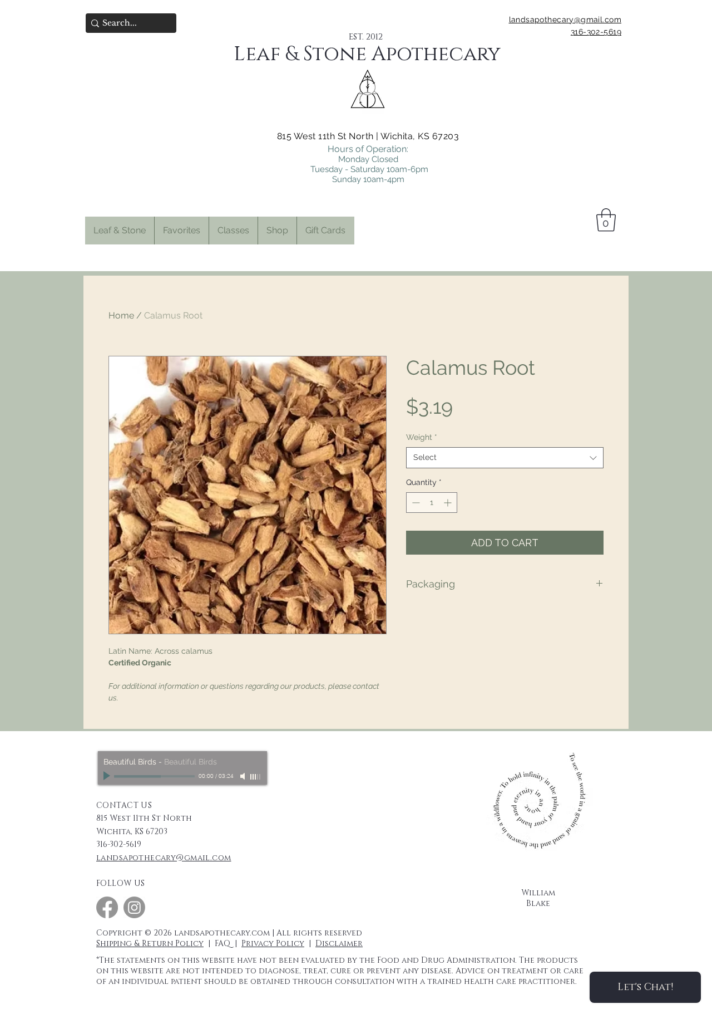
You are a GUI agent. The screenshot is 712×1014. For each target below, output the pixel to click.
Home (121, 315)
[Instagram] (134, 907)
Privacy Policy (272, 943)
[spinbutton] (432, 502)
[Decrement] (415, 502)
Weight (421, 437)
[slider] (255, 777)
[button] (181, 230)
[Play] (107, 776)
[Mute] (243, 776)
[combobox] (505, 457)
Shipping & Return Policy (150, 943)
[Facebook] (107, 907)
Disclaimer (339, 943)
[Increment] (449, 502)
